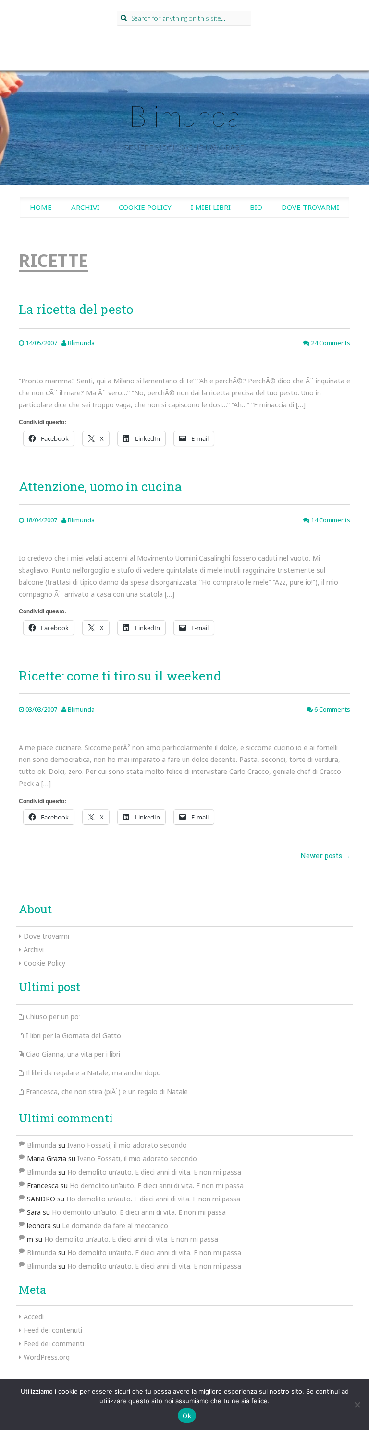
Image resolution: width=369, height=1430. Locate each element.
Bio (256, 207)
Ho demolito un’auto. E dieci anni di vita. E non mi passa (154, 1171)
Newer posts (325, 855)
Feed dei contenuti (53, 1330)
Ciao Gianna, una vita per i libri (73, 1054)
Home (41, 207)
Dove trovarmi (310, 207)
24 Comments (329, 342)
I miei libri (211, 207)
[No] (357, 1404)
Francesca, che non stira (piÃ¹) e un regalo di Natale (107, 1091)
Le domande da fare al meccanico (115, 1225)
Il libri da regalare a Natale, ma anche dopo (93, 1072)
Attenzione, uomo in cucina (100, 486)
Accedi (34, 1316)
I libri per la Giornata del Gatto (73, 1035)
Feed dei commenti (54, 1343)
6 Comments (331, 709)
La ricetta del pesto (76, 309)
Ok (187, 1415)
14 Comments (329, 520)
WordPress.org (47, 1356)
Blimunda (184, 115)
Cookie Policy (145, 207)
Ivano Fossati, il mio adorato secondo (127, 1145)
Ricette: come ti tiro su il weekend (120, 676)
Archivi (85, 207)
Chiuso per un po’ (53, 1016)
